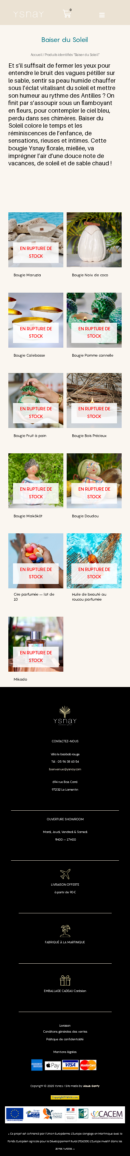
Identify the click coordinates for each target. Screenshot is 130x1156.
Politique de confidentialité (65, 1039)
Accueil (36, 55)
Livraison (65, 1025)
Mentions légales (65, 1052)
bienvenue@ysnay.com (65, 769)
